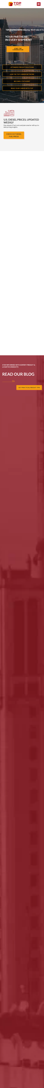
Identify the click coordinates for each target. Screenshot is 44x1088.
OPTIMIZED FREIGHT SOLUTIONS (22, 67)
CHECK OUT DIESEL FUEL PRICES (13, 135)
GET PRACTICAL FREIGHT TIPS (29, 387)
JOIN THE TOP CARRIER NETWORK (22, 74)
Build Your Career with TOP (22, 88)
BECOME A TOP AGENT (22, 81)
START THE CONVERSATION (17, 49)
